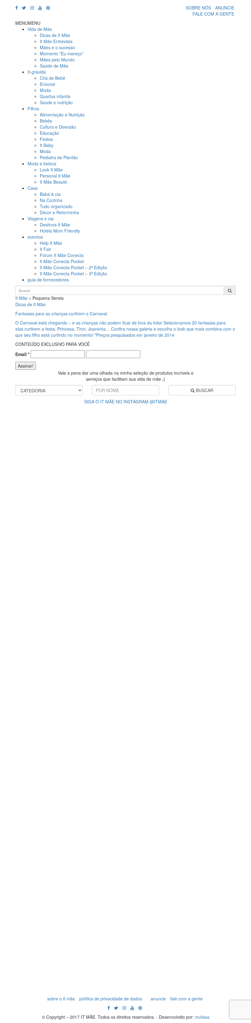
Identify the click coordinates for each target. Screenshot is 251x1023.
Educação (49, 133)
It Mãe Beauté (53, 182)
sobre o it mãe (61, 999)
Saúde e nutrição (56, 102)
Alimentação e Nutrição (62, 115)
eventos (35, 237)
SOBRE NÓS (198, 8)
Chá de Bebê (52, 78)
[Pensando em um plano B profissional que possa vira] (171, 628)
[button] (27, 23)
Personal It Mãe (55, 176)
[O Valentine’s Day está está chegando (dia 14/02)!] (232, 652)
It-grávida (37, 72)
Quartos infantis (55, 96)
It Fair (45, 249)
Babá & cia (50, 194)
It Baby (46, 145)
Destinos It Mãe (55, 225)
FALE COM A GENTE (213, 14)
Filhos (33, 108)
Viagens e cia (41, 218)
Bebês (46, 121)
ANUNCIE (224, 8)
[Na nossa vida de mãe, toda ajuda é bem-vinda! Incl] (79, 558)
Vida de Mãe (40, 29)
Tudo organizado (56, 206)
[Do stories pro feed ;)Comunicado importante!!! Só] (18, 466)
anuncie (158, 999)
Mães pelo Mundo (57, 60)
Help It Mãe (51, 243)
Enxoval (47, 84)
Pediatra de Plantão (59, 157)
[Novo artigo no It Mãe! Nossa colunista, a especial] (110, 698)
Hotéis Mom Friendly (60, 231)
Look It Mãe (51, 170)
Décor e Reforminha (59, 212)
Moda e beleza (42, 163)
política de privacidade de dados (110, 999)
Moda (45, 90)
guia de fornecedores (48, 280)
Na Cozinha (51, 200)
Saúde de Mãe (54, 66)
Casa (33, 188)
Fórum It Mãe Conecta (62, 255)
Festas (46, 139)
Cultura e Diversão (58, 127)
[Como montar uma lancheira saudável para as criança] (49, 655)
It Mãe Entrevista (56, 41)
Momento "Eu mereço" (62, 53)
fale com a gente (186, 999)
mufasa (202, 1017)
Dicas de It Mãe (55, 35)
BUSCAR (204, 390)
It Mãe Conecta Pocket (62, 261)
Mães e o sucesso (57, 47)
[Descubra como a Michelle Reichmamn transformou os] (141, 564)
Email (22, 354)
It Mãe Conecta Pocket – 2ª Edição (73, 267)
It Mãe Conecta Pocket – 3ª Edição (73, 273)
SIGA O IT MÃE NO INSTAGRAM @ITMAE (125, 401)
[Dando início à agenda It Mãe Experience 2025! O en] (202, 683)
